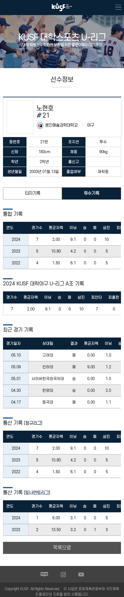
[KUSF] (62, 12)
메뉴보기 (116, 7)
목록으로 (62, 548)
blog (44, 574)
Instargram (63, 574)
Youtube (81, 574)
